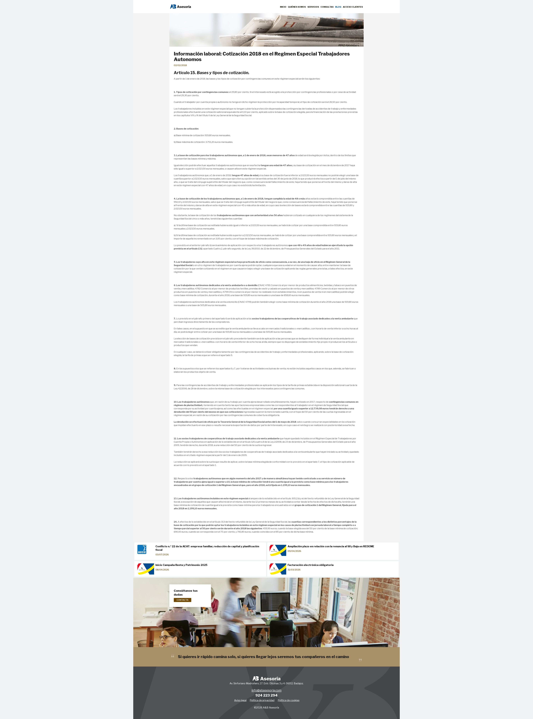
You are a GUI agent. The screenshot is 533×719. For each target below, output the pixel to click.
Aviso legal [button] (240, 700)
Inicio (283, 7)
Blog (338, 7)
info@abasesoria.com (266, 690)
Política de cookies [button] (288, 700)
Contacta (182, 600)
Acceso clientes (353, 7)
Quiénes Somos (297, 7)
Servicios (313, 7)
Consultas (327, 7)
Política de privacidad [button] (262, 700)
